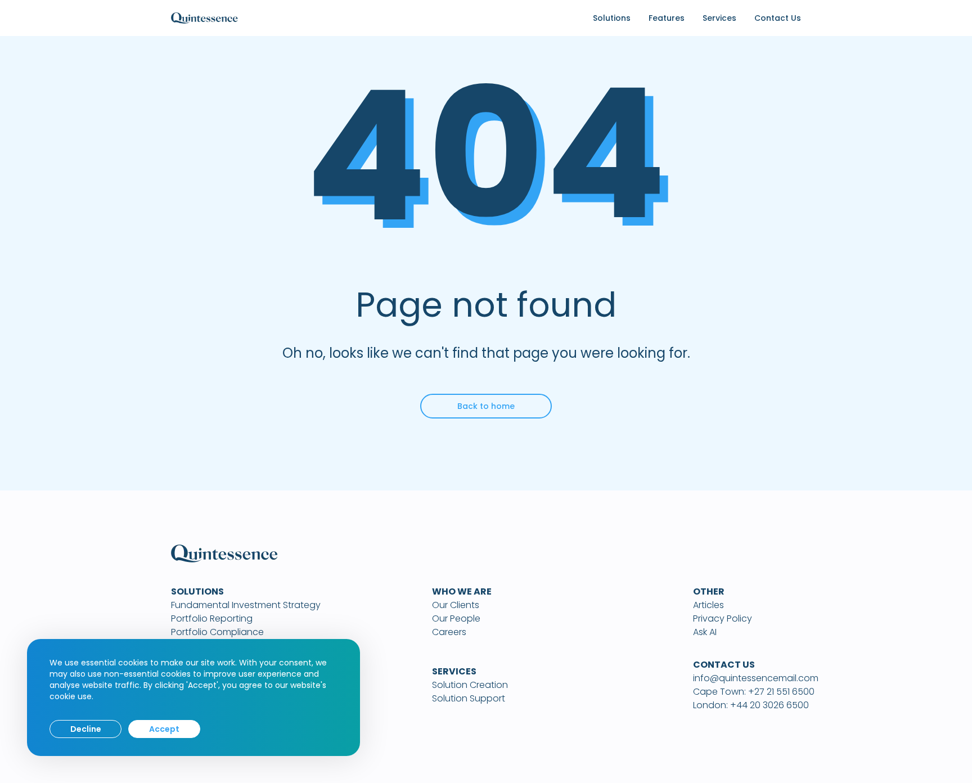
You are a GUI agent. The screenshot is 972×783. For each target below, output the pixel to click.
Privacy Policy (722, 618)
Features (667, 18)
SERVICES (454, 671)
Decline (85, 729)
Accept (164, 729)
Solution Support (468, 698)
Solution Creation (470, 684)
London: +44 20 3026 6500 (751, 705)
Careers (449, 632)
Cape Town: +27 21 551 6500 (753, 691)
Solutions (612, 18)
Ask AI (705, 632)
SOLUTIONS (197, 591)
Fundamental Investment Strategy (246, 604)
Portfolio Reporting (212, 618)
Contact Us (777, 18)
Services (719, 18)
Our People (456, 618)
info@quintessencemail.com (755, 678)
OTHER (708, 591)
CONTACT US (724, 664)
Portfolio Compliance (217, 632)
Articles (708, 604)
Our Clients (455, 604)
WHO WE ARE (462, 591)
